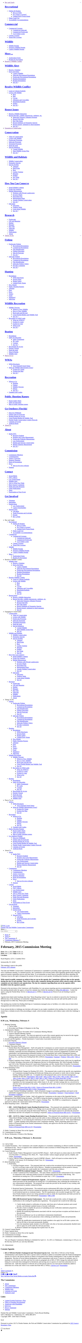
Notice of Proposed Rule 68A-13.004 (24, 1089)
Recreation (10, 377)
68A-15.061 (56, 1076)
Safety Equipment (18, 339)
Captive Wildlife (18, 73)
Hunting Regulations (19, 79)
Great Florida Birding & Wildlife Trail (21, 418)
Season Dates (17, 279)
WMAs (8, 360)
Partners (11, 467)
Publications (12, 232)
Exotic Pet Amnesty (15, 189)
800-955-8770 (47, 992)
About (11, 234)
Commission (11, 450)
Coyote (15, 98)
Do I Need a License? (20, 14)
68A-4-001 (70, 1057)
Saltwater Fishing (14, 256)
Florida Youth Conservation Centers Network (23, 420)
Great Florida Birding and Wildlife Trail (25, 315)
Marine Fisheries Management (22, 444)
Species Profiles (14, 165)
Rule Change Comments (16, 485)
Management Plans (19, 198)
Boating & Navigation (16, 59)
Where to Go (13, 381)
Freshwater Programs (15, 140)
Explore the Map (18, 371)
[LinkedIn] (15, 1274)
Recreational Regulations (21, 246)
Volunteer (12, 500)
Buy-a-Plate (16, 517)
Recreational (11, 6)
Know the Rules (14, 72)
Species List (55, 1265)
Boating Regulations (19, 80)
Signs (10, 490)
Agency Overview (14, 458)
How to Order (17, 13)
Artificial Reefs (13, 423)
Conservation (11, 132)
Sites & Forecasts (18, 253)
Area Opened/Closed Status (21, 366)
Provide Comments (19, 265)
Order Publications (15, 488)
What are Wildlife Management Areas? (21, 367)
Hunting (9, 271)
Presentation (49, 1057)
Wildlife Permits (14, 46)
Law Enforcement (18, 441)
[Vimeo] (10, 1274)
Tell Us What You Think (16, 483)
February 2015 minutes (8, 967)
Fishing (8, 240)
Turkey (11, 294)
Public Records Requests (16, 487)
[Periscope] (13, 1274)
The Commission (10, 938)
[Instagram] (2, 1274)
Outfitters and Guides (15, 392)
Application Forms (15, 58)
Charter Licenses (14, 35)
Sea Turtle (16, 177)
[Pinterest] (16, 1274)
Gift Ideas (16, 511)
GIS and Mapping (14, 221)
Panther (15, 175)
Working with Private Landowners (24, 193)
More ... (9, 53)
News (10, 464)
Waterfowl (12, 297)
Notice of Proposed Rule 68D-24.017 (59, 1112)
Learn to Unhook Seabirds (17, 91)
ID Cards (16, 341)
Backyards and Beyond (20, 313)
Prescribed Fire (17, 196)
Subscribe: (31, 1276)
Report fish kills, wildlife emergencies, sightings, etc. (25, 115)
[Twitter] (6, 1274)
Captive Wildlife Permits (16, 49)
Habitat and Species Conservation (23, 443)
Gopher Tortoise (18, 172)
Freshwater (12, 219)
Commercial (11, 24)
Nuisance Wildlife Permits (17, 47)
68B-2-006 (51, 1195)
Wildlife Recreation (15, 303)
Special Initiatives (14, 147)
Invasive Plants (17, 195)
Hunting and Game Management (23, 437)
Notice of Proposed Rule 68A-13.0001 (49, 1087)
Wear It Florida (13, 352)
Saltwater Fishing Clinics (21, 264)
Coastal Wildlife (18, 149)
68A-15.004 (48, 1076)
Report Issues (12, 109)
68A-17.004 (34, 1078)
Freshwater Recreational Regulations (24, 77)
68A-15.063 (74, 1076)
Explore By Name (18, 369)
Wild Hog (12, 299)
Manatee (15, 174)
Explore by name (18, 322)
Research (9, 215)
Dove (10, 292)
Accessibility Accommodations (18, 20)
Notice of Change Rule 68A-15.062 (59, 1078)
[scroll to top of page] (1, 1269)
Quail (10, 295)
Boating (9, 331)
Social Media (13, 476)
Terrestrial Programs (15, 144)
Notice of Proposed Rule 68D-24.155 (20, 1127)
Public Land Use (14, 18)
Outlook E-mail (10, 1293)
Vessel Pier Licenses (15, 37)
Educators (16, 205)
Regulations (12, 276)
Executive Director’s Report (17, 1042)
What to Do (16, 325)
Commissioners (13, 456)
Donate (15, 515)
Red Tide (12, 226)
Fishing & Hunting (15, 11)
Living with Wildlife (15, 93)
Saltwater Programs (15, 142)
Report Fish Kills (18, 119)
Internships (12, 502)
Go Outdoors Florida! (16, 408)
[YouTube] (8, 1274)
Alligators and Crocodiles (21, 100)
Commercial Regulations (20, 247)
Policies (63, 1057)
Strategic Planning (14, 460)
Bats (14, 96)
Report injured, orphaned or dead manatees (26, 124)
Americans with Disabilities (13, 1304)
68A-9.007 (39, 1076)
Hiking (15, 389)
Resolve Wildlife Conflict (18, 86)
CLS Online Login (19, 34)
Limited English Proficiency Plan (15, 1300)
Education (12, 204)
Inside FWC (12, 434)
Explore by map (18, 324)
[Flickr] (11, 1274)
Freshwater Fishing (15, 244)
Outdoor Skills (17, 207)
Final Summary (69, 1093)
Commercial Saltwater (20, 30)
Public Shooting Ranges (16, 286)
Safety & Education (15, 337)
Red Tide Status (18, 121)
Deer (10, 290)
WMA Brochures (18, 278)
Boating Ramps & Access (17, 416)
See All (15, 82)
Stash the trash (13, 145)
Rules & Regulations (15, 462)
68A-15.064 (17, 1078)
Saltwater (12, 228)
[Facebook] (4, 1274)
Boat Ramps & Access (16, 346)
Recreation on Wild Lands (17, 318)
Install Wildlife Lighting (16, 187)
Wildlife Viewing (14, 307)
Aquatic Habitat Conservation (22, 200)
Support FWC (13, 509)
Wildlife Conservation (16, 161)
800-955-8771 (31, 992)
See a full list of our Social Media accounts (14, 1276)
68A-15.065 (26, 1078)
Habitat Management (15, 191)
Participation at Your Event (17, 492)
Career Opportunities (19, 508)
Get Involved (11, 496)
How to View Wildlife (20, 311)
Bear (14, 94)
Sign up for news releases (21, 465)
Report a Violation (14, 70)
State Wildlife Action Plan (21, 151)
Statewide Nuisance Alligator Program (25, 117)
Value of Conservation (16, 136)
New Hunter (13, 285)
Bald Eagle (16, 168)
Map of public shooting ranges (18, 404)
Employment (13, 504)
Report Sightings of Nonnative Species (25, 123)
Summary (57, 1057)
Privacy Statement (10, 1308)
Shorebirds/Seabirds (19, 102)
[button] (9, 2)
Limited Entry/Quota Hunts (21, 16)
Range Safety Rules (15, 401)
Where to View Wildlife (20, 309)
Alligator (15, 166)
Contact (9, 471)
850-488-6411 (64, 990)
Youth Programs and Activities (22, 513)
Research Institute (18, 435)
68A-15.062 (65, 1076)
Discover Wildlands (15, 413)
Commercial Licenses (15, 28)
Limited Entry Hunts (19, 283)
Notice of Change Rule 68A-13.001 (24, 1087)
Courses (15, 343)
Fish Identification (18, 249)
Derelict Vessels (14, 348)
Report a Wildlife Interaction (18, 114)
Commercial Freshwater (20, 32)
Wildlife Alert (12, 65)
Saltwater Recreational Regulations (24, 75)
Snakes (15, 103)
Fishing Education (18, 251)
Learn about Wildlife (19, 209)
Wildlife (9, 41)
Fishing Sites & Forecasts (17, 414)
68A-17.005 (43, 1078)
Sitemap (7, 1309)
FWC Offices (13, 478)
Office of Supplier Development (15, 1302)
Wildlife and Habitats (16, 157)
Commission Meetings (16, 455)
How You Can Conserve (17, 183)
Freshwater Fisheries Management (23, 439)
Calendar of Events (15, 422)
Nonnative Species (15, 163)
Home (7, 935)
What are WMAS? (19, 320)
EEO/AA (8, 1306)
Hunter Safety (17, 281)
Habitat (11, 223)
